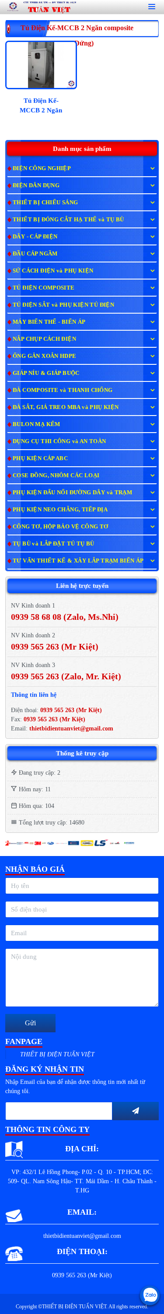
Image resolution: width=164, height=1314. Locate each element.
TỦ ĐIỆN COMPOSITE (44, 287)
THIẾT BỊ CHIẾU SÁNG (45, 202)
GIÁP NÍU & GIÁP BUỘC (46, 373)
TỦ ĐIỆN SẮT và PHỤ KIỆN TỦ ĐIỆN (63, 304)
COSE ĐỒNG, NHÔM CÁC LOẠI (56, 475)
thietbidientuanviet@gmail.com (71, 728)
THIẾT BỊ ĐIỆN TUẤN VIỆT (57, 1054)
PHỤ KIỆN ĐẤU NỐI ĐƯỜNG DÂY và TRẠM (72, 492)
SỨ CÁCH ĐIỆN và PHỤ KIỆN (53, 270)
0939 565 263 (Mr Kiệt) (71, 710)
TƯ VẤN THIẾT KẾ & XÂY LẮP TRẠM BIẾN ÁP (78, 560)
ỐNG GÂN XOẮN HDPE (45, 356)
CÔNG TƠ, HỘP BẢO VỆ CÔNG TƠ (60, 526)
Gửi (30, 1023)
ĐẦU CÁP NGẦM (35, 253)
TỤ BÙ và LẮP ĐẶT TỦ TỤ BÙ (53, 543)
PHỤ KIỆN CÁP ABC (40, 458)
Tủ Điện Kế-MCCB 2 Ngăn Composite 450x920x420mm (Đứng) (41, 107)
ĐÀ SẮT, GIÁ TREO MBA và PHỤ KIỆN (66, 407)
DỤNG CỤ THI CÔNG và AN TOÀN (59, 441)
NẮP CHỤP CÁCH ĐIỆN (44, 338)
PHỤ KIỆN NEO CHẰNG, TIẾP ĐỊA (60, 509)
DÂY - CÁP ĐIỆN (35, 236)
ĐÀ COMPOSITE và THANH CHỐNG (63, 390)
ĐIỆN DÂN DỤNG (36, 185)
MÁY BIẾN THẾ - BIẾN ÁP (49, 321)
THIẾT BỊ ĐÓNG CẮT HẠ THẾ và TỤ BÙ (68, 219)
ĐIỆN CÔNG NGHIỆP (42, 168)
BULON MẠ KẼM (36, 424)
